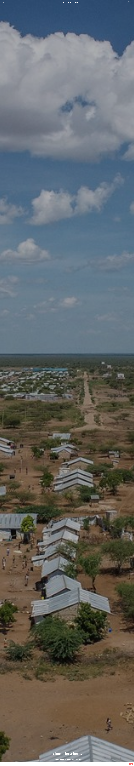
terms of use (107, 763)
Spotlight (67, 748)
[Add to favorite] (129, 2)
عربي (3, 2)
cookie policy (101, 763)
